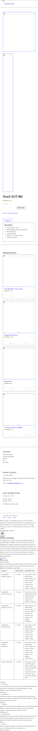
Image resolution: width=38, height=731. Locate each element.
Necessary (5, 560)
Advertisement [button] (4, 712)
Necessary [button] (3, 558)
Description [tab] (7, 221)
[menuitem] (4, 517)
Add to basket (20, 207)
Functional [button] (3, 682)
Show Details (26, 297)
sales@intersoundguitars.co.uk (15, 483)
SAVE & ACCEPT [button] (5, 730)
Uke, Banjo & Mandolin (13, 213)
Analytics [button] (2, 702)
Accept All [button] (11, 530)
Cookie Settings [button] (4, 530)
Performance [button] (3, 692)
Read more (12, 297)
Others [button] (2, 722)
